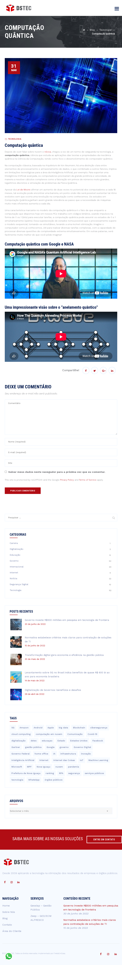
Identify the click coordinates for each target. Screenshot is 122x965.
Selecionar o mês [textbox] (19, 811)
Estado (61, 740)
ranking (50, 773)
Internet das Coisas (64, 760)
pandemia (73, 766)
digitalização (18, 740)
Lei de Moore (23, 189)
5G (12, 727)
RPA (61, 773)
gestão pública (33, 747)
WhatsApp (34, 779)
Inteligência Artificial (22, 760)
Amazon (24, 727)
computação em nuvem (49, 734)
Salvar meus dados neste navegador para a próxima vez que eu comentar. (56, 471)
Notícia (13, 578)
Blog (5, 918)
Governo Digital (82, 747)
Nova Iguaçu (43, 766)
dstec (34, 740)
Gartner (15, 747)
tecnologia (17, 779)
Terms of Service (87, 480)
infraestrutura (68, 753)
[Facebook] (4, 882)
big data (63, 727)
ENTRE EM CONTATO (104, 839)
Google (50, 747)
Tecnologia (14, 139)
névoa (47, 151)
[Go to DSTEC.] (84, 30)
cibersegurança (98, 727)
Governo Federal (20, 753)
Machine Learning (98, 760)
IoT (81, 760)
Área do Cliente (11, 931)
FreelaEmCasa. (59, 953)
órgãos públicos (53, 779)
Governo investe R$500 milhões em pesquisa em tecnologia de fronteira (67, 620)
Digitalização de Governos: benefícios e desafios (53, 690)
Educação (15, 555)
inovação (86, 753)
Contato (7, 924)
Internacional (17, 566)
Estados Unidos (78, 740)
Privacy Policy (67, 480)
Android (38, 727)
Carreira (14, 543)
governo (64, 747)
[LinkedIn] (18, 882)
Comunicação (75, 734)
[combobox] (61, 811)
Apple (50, 727)
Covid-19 (92, 734)
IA (54, 753)
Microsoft (16, 766)
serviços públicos (94, 773)
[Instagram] (11, 882)
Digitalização (16, 549)
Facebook (97, 740)
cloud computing (21, 734)
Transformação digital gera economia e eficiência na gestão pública (64, 655)
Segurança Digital (19, 584)
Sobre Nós (8, 911)
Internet (14, 572)
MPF (29, 766)
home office (41, 753)
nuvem (59, 766)
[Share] (85, 370)
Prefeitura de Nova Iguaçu (26, 773)
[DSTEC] (19, 8)
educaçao (47, 740)
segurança (74, 773)
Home (6, 905)
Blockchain (79, 727)
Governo (14, 560)
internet (43, 760)
